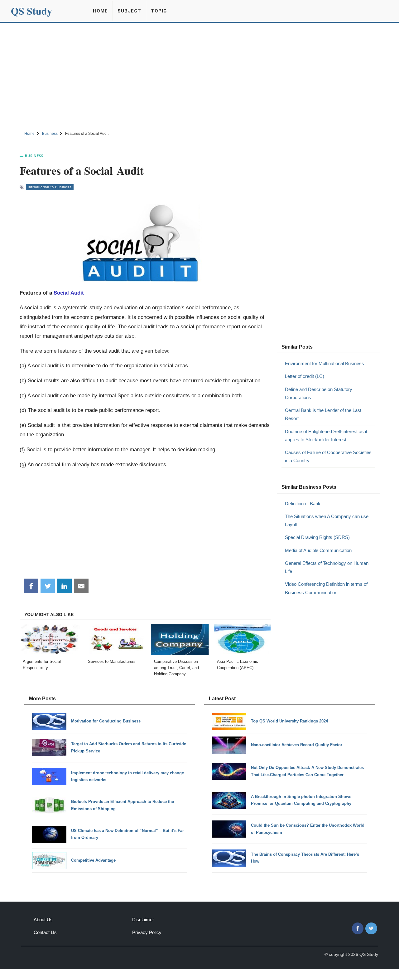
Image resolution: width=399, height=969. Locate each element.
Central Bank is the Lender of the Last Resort (323, 414)
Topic (159, 11)
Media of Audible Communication (318, 550)
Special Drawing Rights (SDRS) (317, 537)
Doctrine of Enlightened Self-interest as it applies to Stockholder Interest (326, 435)
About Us (43, 919)
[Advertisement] (199, 76)
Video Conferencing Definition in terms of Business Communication (326, 588)
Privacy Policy (146, 932)
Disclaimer (143, 919)
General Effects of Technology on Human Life (326, 567)
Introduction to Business (50, 187)
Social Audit (69, 293)
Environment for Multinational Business (324, 363)
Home (100, 11)
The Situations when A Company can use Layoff (326, 520)
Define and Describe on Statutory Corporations (318, 393)
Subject (129, 11)
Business (34, 155)
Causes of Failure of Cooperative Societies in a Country (328, 456)
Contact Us (45, 932)
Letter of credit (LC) (304, 376)
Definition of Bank (302, 503)
